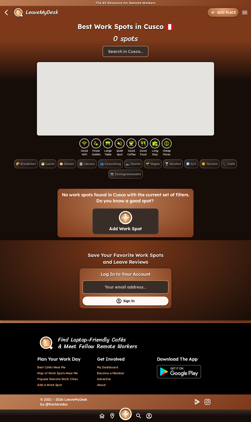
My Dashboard (107, 367)
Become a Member (110, 373)
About (101, 385)
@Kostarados (56, 404)
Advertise (104, 379)
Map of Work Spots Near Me (57, 373)
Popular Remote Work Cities (57, 379)
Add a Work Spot (49, 385)
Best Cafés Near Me (51, 367)
